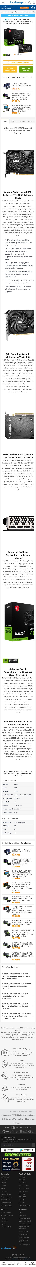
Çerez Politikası (24, 1237)
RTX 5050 (22, 1177)
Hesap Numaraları (25, 1224)
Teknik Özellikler (13, 121)
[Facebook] (13, 1255)
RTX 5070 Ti (22, 1197)
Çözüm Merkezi (6, 1212)
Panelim (3, 1218)
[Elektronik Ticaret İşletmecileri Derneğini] (23, 1131)
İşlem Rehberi (23, 1234)
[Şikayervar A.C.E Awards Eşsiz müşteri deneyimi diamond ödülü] (11, 1164)
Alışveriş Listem (6, 1227)
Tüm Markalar (23, 1231)
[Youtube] (20, 1255)
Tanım (5, 121)
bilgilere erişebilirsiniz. (25, 1100)
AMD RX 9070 (23, 1191)
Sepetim (3, 1224)
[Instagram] (16, 1255)
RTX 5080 (22, 1200)
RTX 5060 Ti (22, 1183)
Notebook (4, 1180)
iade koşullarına (28, 1077)
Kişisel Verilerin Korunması (24, 1228)
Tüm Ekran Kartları (26, 69)
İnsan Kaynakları (24, 1218)
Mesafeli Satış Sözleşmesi (23, 1241)
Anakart (3, 1185)
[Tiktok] (23, 1255)
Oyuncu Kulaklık (6, 1197)
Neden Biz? (31, 121)
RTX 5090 (22, 1202)
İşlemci (3, 1188)
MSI (6, 20)
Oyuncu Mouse (5, 1200)
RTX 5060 (22, 1180)
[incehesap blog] (9, 1239)
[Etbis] (28, 1164)
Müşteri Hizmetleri (7, 1215)
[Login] (3, 2)
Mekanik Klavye (6, 1194)
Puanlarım (4, 1221)
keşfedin (24, 1055)
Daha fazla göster (6, 1205)
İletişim (21, 1212)
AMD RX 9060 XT (24, 1185)
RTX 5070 (22, 1194)
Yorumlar (22, 121)
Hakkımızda (22, 1215)
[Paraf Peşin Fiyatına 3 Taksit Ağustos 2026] (18, 7)
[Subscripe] (33, 1145)
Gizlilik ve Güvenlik (25, 1221)
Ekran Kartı (4, 1191)
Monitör (3, 1183)
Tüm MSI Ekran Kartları (10, 69)
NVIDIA (25, 203)
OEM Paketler (5, 1177)
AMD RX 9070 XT (24, 1188)
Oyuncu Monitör (6, 1202)
